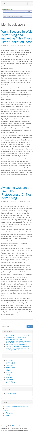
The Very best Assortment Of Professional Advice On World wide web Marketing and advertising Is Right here (17, 348)
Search (30, 326)
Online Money (9, 413)
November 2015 (10, 364)
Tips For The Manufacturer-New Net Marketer (18, 336)
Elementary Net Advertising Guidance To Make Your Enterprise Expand (17, 338)
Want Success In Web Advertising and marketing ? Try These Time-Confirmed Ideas (16, 36)
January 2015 (9, 381)
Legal (6, 412)
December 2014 (10, 383)
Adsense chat (7, 4)
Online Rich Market (25, 45)
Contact (7, 408)
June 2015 (9, 372)
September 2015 (10, 367)
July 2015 (8, 371)
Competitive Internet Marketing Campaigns (17, 406)
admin (14, 45)
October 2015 (9, 365)
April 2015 (8, 376)
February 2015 (10, 379)
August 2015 (9, 369)
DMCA (6, 410)
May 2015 (8, 374)
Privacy (7, 415)
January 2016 (9, 360)
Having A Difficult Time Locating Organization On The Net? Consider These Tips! (18, 342)
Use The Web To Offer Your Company (16, 344)
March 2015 (9, 377)
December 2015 (10, 362)
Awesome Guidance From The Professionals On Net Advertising (16, 192)
